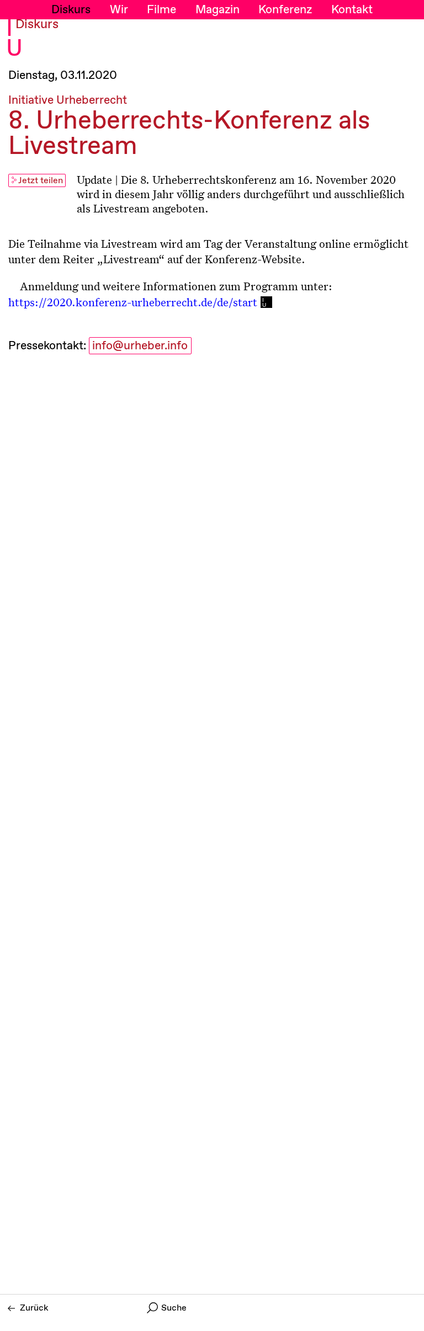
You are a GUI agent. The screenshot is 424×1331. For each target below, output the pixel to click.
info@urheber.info (140, 346)
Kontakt (352, 10)
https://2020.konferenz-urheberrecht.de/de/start (132, 302)
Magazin (217, 10)
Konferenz (285, 10)
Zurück (34, 1308)
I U (14, 39)
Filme (161, 10)
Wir (119, 10)
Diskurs (71, 10)
